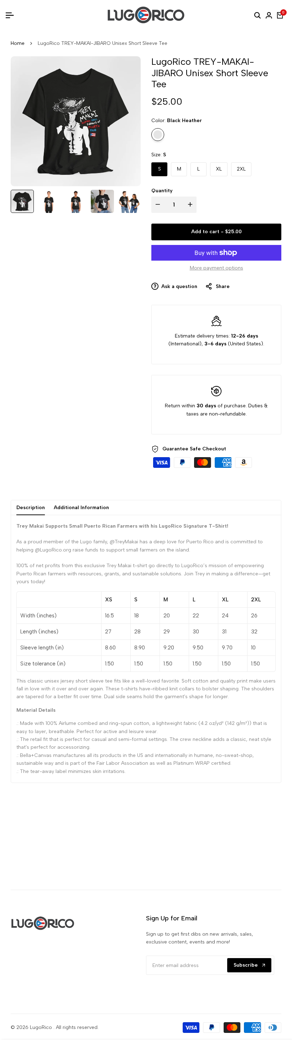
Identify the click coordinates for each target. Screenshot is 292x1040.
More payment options (216, 268)
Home (18, 43)
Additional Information (81, 508)
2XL (241, 169)
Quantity (162, 191)
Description (30, 508)
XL (219, 169)
